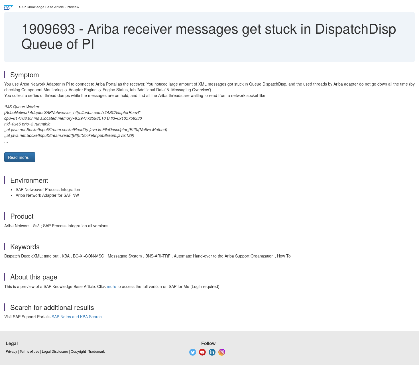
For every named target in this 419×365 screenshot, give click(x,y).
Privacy (11, 351)
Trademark (96, 351)
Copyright (78, 351)
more (111, 286)
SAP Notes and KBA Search (77, 316)
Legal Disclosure (55, 351)
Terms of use (29, 351)
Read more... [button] (20, 157)
